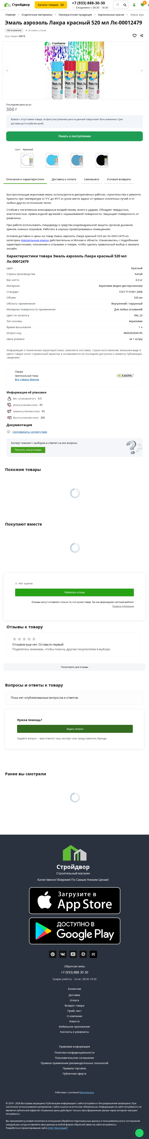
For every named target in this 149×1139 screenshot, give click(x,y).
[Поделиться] (141, 35)
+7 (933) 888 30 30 (74, 972)
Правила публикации (123, 606)
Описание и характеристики (25, 179)
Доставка (74, 995)
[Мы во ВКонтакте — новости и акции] (63, 954)
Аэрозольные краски (111, 14)
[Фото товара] (74, 71)
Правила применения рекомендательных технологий (74, 1063)
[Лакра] (105, 375)
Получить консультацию (28, 450)
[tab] (71, 94)
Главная (10, 14)
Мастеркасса (87, 1092)
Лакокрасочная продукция (75, 14)
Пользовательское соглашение (74, 1058)
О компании (74, 1016)
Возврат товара (74, 1005)
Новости (74, 1021)
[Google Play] (73, 931)
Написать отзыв (75, 592)
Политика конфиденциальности (74, 1052)
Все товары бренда (27, 379)
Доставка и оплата (64, 179)
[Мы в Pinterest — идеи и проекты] (52, 954)
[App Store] (73, 901)
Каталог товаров (48, 4)
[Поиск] (125, 4)
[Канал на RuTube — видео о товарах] (93, 954)
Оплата (74, 1000)
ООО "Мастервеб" (58, 1128)
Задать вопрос (75, 728)
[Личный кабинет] (135, 5)
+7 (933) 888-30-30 (88, 2)
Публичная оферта (74, 1073)
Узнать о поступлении (75, 136)
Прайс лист (74, 1011)
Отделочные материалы (37, 14)
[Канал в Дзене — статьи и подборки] (83, 954)
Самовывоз (91, 179)
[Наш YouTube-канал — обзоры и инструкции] (73, 954)
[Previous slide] (7, 70)
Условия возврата (119, 179)
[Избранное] (142, 5)
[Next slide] (141, 70)
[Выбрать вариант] (27, 160)
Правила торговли (74, 1068)
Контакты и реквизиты (74, 1032)
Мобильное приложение (74, 1026)
